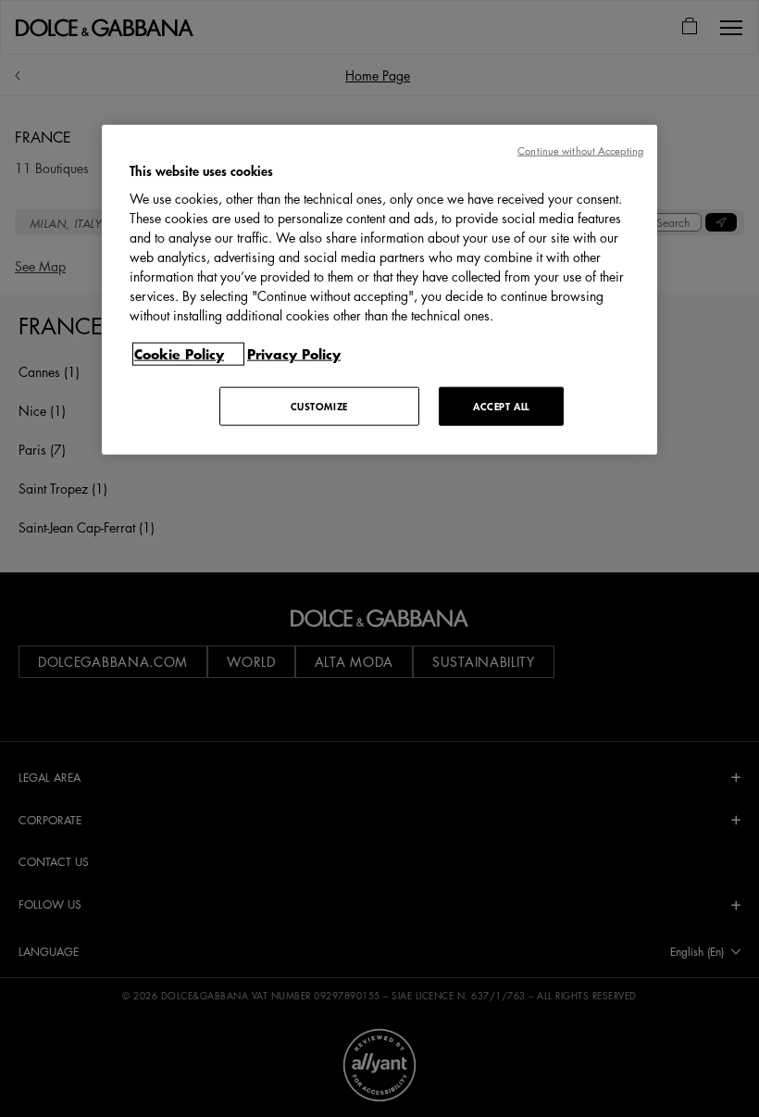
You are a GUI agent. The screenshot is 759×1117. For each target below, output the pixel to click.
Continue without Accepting (580, 150)
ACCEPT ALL (501, 406)
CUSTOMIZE (319, 406)
